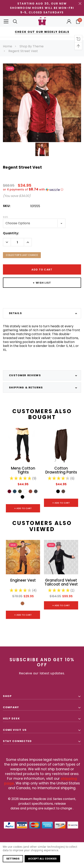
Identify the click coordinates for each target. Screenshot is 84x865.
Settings (13, 858)
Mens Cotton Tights (23, 470)
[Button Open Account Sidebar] (69, 21)
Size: (5, 217)
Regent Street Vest (23, 51)
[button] (42, 190)
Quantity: (11, 233)
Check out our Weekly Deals (42, 32)
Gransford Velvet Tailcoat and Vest (61, 582)
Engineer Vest (23, 580)
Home (7, 46)
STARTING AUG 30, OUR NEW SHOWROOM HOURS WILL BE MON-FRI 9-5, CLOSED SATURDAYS (42, 8)
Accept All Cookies (42, 858)
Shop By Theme (32, 46)
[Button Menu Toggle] (6, 21)
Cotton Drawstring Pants (61, 470)
